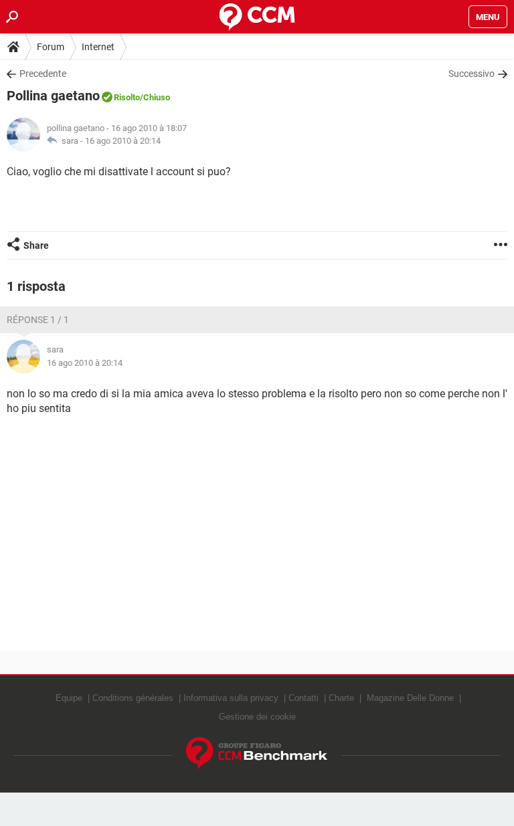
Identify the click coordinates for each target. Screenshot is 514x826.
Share (36, 245)
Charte (341, 698)
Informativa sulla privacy (230, 698)
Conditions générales (132, 698)
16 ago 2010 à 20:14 (123, 141)
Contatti (303, 698)
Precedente (42, 73)
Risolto (127, 97)
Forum (50, 46)
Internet (98, 46)
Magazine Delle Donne (410, 698)
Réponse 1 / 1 (38, 319)
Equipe (69, 698)
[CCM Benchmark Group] (257, 753)
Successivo (471, 73)
